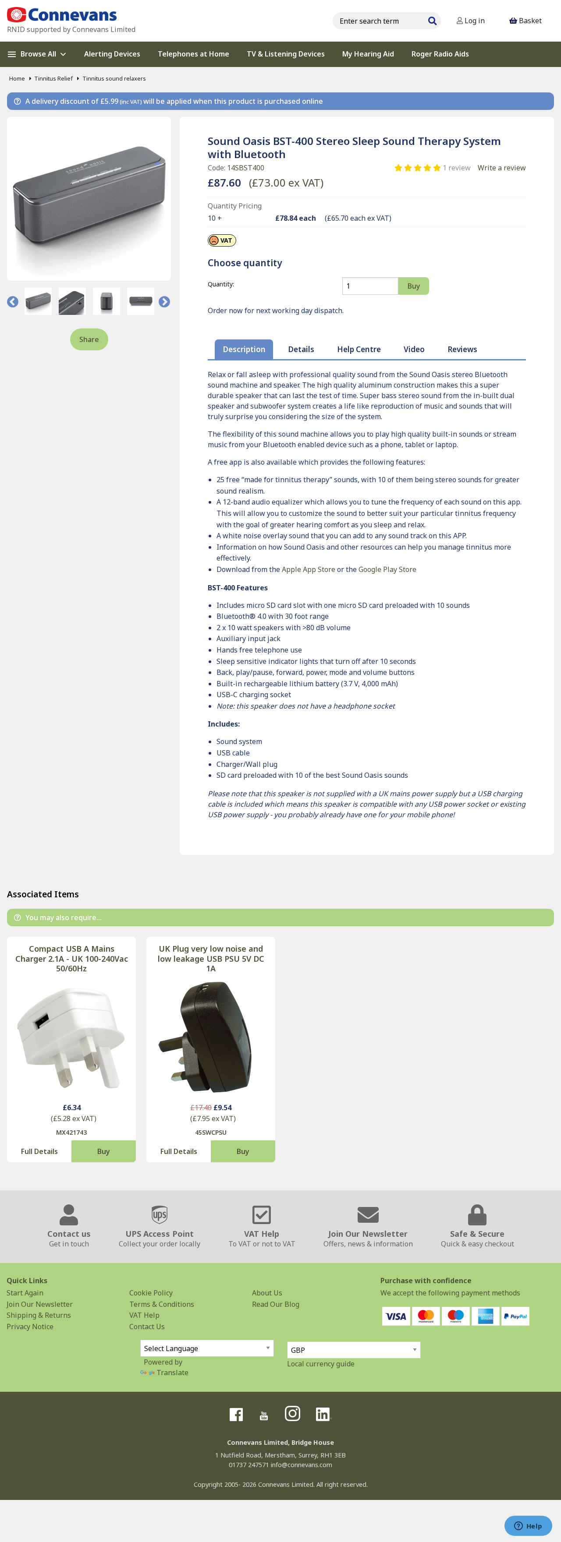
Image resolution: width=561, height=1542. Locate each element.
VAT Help (144, 1315)
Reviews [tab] (462, 349)
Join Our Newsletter (40, 1304)
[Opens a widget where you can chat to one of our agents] (528, 1527)
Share (89, 339)
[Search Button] (432, 19)
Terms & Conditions (161, 1304)
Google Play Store (387, 569)
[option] (38, 301)
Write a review (502, 167)
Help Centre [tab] (359, 349)
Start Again (25, 1293)
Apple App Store (308, 569)
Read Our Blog (275, 1304)
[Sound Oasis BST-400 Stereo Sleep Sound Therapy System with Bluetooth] (89, 199)
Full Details (39, 1151)
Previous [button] (12, 301)
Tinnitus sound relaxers (114, 78)
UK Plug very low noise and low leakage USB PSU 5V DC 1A (211, 959)
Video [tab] (414, 349)
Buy (103, 1151)
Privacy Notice (30, 1326)
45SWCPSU (211, 1132)
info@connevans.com (301, 1465)
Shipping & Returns (39, 1315)
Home (17, 78)
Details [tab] (301, 349)
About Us (267, 1293)
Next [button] (164, 301)
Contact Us (147, 1326)
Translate (172, 1372)
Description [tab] (244, 349)
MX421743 (71, 1132)
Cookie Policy (151, 1293)
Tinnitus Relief (53, 78)
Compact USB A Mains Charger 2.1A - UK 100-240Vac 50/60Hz (71, 959)
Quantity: (221, 284)
